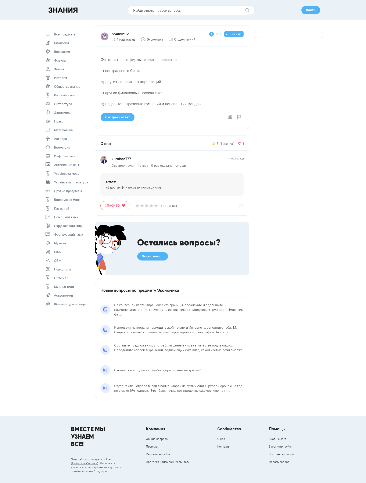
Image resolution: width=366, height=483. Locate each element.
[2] (142, 206)
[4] (151, 206)
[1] (137, 206)
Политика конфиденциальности (168, 462)
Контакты (223, 446)
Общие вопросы (157, 439)
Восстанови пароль (282, 454)
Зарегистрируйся (280, 446)
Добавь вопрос (279, 462)
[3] (147, 206)
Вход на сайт (277, 439)
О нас (221, 439)
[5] (156, 206)
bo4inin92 (120, 33)
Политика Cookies (84, 463)
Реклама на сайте (158, 454)
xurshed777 (121, 158)
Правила (152, 446)
